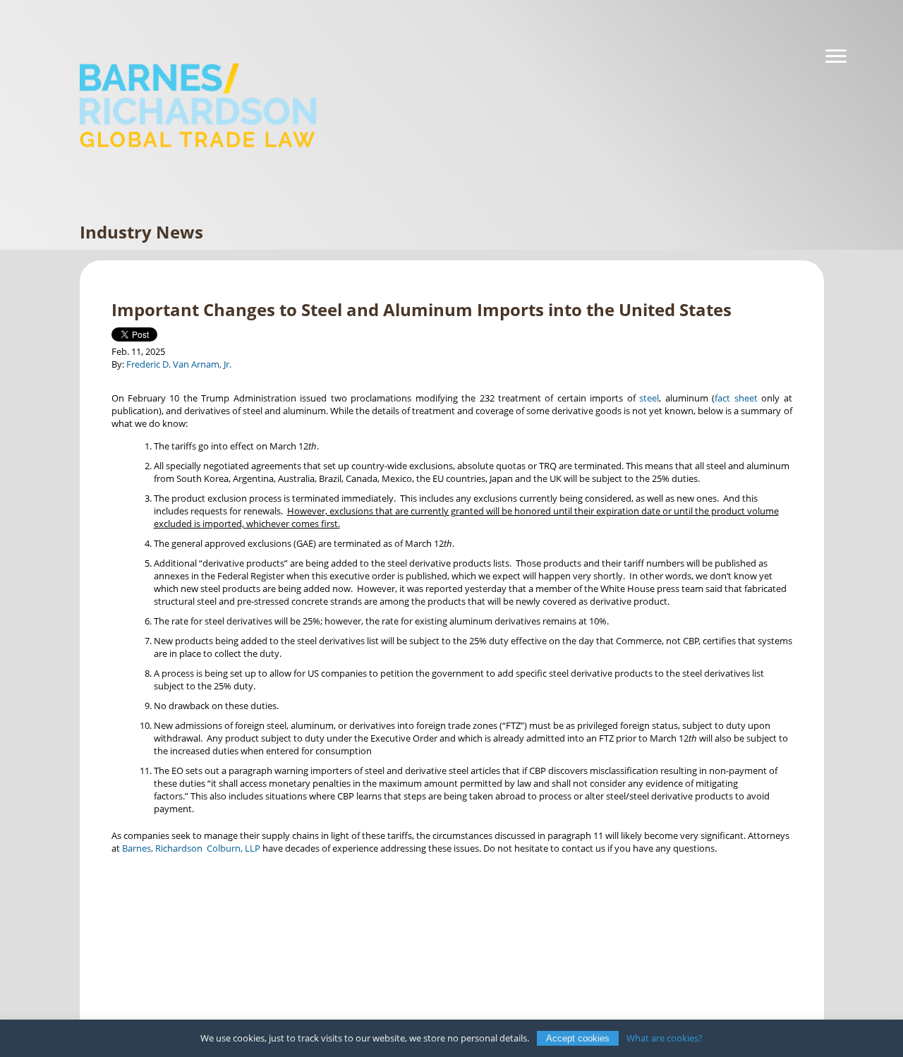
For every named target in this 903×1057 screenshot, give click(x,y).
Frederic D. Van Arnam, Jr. (178, 364)
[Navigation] (836, 56)
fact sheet (736, 398)
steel (649, 398)
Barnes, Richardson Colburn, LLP (191, 848)
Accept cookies (578, 1038)
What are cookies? (664, 1038)
